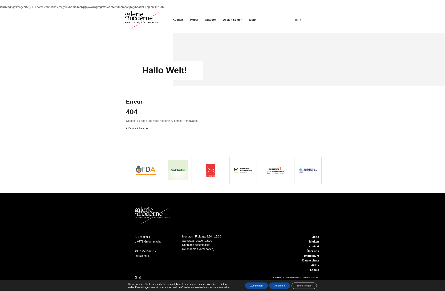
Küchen (178, 19)
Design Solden (232, 19)
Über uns (313, 251)
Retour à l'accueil (138, 128)
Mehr (252, 19)
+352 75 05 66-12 (145, 251)
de (297, 20)
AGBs (315, 265)
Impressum (311, 255)
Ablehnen (279, 285)
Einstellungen (142, 287)
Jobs (315, 236)
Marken (314, 241)
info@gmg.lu (142, 255)
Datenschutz (310, 260)
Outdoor (210, 19)
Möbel (194, 19)
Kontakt (314, 246)
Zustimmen (256, 285)
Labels (314, 269)
